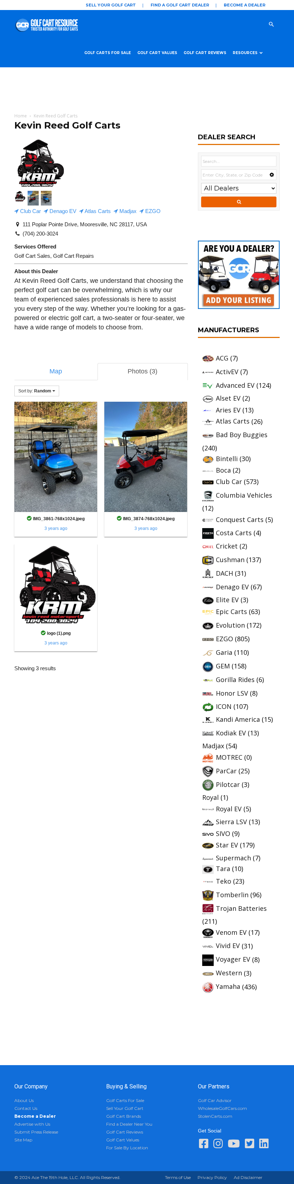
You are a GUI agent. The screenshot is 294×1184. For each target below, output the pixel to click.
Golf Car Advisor (215, 1100)
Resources (245, 52)
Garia (224, 652)
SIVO (223, 833)
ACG (222, 358)
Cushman (230, 559)
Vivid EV (228, 945)
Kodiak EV (231, 733)
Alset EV (228, 398)
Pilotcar (228, 784)
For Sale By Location (127, 1147)
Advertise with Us (32, 1124)
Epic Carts (231, 611)
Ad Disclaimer (248, 1177)
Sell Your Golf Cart (111, 5)
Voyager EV (233, 959)
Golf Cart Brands (123, 1116)
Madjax (127, 211)
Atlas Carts (97, 211)
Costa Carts (234, 532)
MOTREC (229, 757)
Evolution (230, 625)
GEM (223, 666)
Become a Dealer (244, 5)
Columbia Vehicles (244, 495)
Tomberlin (232, 894)
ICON (224, 706)
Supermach (233, 858)
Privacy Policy (212, 1177)
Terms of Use (178, 1177)
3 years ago (55, 528)
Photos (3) (142, 371)
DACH (224, 573)
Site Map (23, 1139)
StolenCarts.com (215, 1116)
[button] (278, 24)
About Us (24, 1100)
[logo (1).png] (55, 584)
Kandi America (238, 719)
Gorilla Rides (235, 679)
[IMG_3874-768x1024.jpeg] (145, 456)
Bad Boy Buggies (241, 434)
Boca (223, 470)
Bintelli (227, 458)
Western (229, 972)
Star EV (227, 845)
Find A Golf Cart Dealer (180, 5)
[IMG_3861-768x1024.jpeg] (55, 456)
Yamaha (228, 986)
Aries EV (228, 410)
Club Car (30, 211)
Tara (223, 868)
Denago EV (62, 211)
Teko (223, 881)
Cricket (227, 546)
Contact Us (25, 1108)
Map (55, 371)
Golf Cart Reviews (205, 52)
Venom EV (231, 932)
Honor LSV (232, 693)
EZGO (152, 211)
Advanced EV (235, 385)
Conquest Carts (240, 519)
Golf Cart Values (157, 52)
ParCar (226, 771)
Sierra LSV (231, 821)
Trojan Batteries (241, 908)
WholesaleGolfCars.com (222, 1108)
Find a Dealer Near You (129, 1124)
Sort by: (34, 390)
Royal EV (229, 808)
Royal (210, 797)
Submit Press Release (36, 1132)
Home (20, 116)
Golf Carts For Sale (107, 52)
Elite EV (227, 599)
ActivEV (227, 371)
